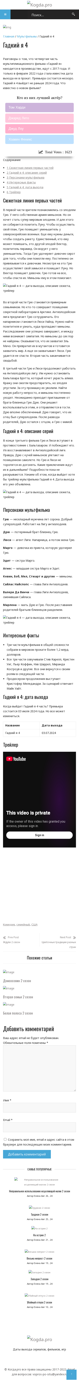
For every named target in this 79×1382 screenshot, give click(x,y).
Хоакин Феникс (20, 139)
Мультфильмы (27, 36)
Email (8, 1120)
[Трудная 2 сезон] (39, 1208)
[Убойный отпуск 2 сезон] (39, 1296)
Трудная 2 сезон (39, 1214)
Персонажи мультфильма (25, 177)
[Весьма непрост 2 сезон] (39, 1252)
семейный (23, 924)
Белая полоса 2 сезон (18, 1013)
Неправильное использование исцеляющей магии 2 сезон (39, 1191)
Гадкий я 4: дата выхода (25, 187)
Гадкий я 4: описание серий (27, 173)
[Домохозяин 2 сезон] (8, 972)
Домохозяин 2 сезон (17, 980)
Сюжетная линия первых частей (30, 168)
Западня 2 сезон (39, 1279)
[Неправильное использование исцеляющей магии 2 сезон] (39, 1183)
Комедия (9, 924)
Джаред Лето (19, 118)
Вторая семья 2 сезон (18, 996)
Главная (8, 36)
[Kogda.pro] (39, 5)
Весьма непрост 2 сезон (39, 1258)
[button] (5, 14)
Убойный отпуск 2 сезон (39, 1302)
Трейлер (14, 192)
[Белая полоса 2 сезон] (8, 1004)
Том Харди (17, 107)
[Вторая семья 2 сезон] (8, 988)
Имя (7, 1100)
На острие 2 (39, 1235)
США (34, 924)
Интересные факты (21, 182)
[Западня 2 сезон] (39, 1273)
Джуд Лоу (16, 129)
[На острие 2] (39, 1229)
